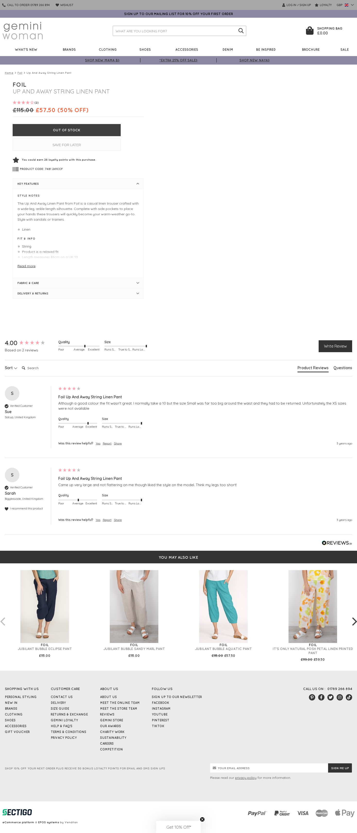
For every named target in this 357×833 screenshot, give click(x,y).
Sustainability (113, 737)
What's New (26, 49)
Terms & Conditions (68, 731)
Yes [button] (98, 443)
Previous (2, 616)
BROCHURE (311, 49)
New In (11, 702)
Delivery (58, 702)
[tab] (313, 368)
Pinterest (160, 720)
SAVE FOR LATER (66, 145)
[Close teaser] (202, 819)
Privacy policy (64, 737)
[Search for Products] (241, 31)
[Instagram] (340, 697)
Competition (111, 749)
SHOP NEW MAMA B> (102, 60)
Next (354, 616)
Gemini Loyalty (64, 720)
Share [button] (118, 443)
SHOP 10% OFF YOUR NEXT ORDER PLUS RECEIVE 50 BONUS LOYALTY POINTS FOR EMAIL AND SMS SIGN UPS (85, 768)
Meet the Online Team (120, 702)
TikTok (158, 726)
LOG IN (291, 5)
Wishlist (66, 5)
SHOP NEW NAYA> (254, 60)
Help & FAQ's (61, 726)
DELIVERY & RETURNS (32, 293)
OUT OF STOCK (66, 130)
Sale (344, 49)
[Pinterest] (312, 697)
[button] (178, 827)
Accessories (186, 49)
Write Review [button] (335, 346)
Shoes (145, 49)
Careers (107, 743)
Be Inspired (266, 49)
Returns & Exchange (69, 714)
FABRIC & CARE (28, 282)
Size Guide (60, 708)
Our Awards (110, 726)
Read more (26, 266)
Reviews (107, 714)
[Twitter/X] (330, 697)
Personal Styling (21, 697)
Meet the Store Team (118, 708)
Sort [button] (9, 367)
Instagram (161, 708)
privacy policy (245, 778)
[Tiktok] (349, 697)
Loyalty (325, 5)
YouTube (160, 714)
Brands (69, 49)
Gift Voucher (17, 731)
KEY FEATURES (28, 183)
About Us (108, 697)
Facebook (160, 702)
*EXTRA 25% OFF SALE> (178, 60)
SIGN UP (305, 5)
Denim (227, 49)
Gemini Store (111, 720)
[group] (30, 343)
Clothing (108, 49)
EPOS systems (48, 822)
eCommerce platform (18, 822)
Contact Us (62, 697)
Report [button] (107, 443)
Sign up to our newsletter (177, 697)
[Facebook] (321, 697)
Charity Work (112, 731)
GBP (340, 5)
